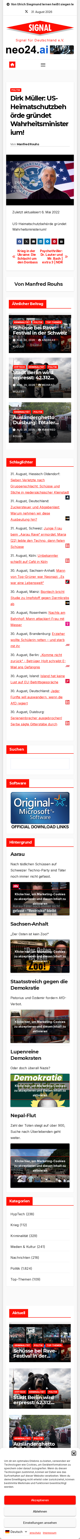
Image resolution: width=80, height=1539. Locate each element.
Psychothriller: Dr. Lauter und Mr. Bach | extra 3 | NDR (51, 256)
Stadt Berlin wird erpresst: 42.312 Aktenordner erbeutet (40, 377)
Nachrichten (20, 1257)
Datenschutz (33, 1532)
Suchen (16, 749)
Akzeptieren (40, 1500)
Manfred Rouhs (28, 144)
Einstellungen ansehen (40, 1523)
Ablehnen (40, 1511)
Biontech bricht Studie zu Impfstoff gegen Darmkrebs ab (39, 598)
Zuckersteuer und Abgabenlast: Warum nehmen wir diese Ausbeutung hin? (35, 513)
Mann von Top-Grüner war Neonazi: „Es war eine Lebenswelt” (37, 576)
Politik (15, 90)
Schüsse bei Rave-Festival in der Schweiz (40, 330)
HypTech (19, 367)
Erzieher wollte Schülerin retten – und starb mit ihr (37, 640)
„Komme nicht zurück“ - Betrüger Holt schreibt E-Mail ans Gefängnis (38, 661)
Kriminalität (22, 322)
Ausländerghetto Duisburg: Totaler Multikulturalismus (35, 422)
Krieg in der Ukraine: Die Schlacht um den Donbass (27, 256)
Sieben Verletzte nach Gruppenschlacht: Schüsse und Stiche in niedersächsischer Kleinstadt (39, 486)
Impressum (49, 1532)
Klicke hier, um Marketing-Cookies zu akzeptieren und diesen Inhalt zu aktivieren (40, 898)
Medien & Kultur (23, 1247)
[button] (74, 1453)
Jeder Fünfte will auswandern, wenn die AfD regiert (36, 697)
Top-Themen (53, 322)
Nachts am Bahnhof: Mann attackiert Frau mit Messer (37, 619)
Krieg (14, 1225)
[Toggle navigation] (43, 65)
